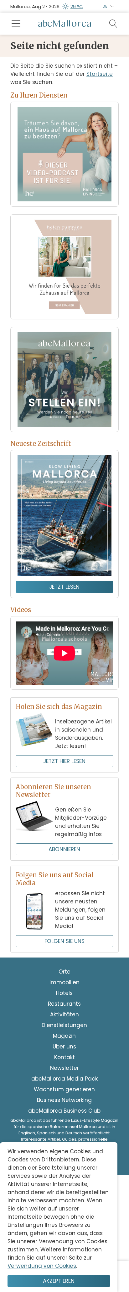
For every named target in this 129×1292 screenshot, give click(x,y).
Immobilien (64, 982)
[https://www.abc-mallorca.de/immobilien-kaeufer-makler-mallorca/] (64, 267)
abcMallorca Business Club (64, 1111)
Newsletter (64, 1068)
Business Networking (64, 1100)
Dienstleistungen (64, 1025)
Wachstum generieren (64, 1089)
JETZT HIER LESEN (64, 761)
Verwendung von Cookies (42, 1266)
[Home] (64, 23)
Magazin (64, 1036)
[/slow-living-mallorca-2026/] (64, 515)
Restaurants (64, 1004)
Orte (64, 971)
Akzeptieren (59, 1281)
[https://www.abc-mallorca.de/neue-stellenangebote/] (64, 379)
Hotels (64, 993)
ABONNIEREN (64, 849)
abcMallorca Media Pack (64, 1078)
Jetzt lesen (64, 587)
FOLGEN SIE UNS (64, 941)
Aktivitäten (64, 1014)
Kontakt (64, 1057)
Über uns (64, 1046)
